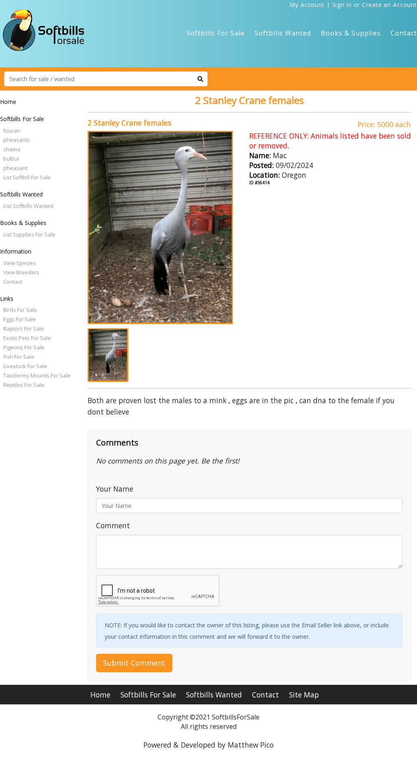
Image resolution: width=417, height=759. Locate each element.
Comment (113, 525)
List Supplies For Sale (29, 234)
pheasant (15, 168)
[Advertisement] (40, 521)
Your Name (114, 489)
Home (8, 102)
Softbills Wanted (283, 33)
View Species (19, 263)
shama (11, 149)
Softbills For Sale (216, 33)
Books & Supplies (351, 33)
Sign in (342, 5)
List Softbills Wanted (28, 206)
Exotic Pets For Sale (27, 338)
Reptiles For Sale (23, 384)
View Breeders (21, 272)
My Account (307, 5)
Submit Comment (134, 663)
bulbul (11, 158)
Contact (404, 33)
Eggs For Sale (19, 319)
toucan (11, 130)
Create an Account (389, 5)
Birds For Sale (20, 309)
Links (6, 298)
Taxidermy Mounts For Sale (36, 375)
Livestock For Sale (25, 366)
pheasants (16, 139)
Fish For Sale (18, 356)
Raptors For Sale (23, 328)
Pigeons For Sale (23, 347)
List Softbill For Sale (27, 177)
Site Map (304, 694)
